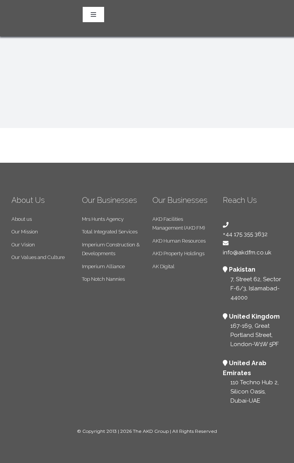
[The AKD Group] (25, 3)
